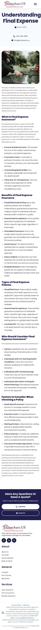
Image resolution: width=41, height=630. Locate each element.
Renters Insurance (8, 596)
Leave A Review (7, 558)
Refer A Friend (7, 561)
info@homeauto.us (22, 40)
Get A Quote (6, 575)
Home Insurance (8, 593)
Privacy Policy (16, 605)
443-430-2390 (22, 36)
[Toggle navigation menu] (35, 4)
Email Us (21, 513)
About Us (5, 552)
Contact (5, 572)
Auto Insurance (7, 590)
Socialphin (29, 622)
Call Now (21, 506)
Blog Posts (5, 578)
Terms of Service (20, 627)
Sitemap (26, 605)
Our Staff (5, 555)
